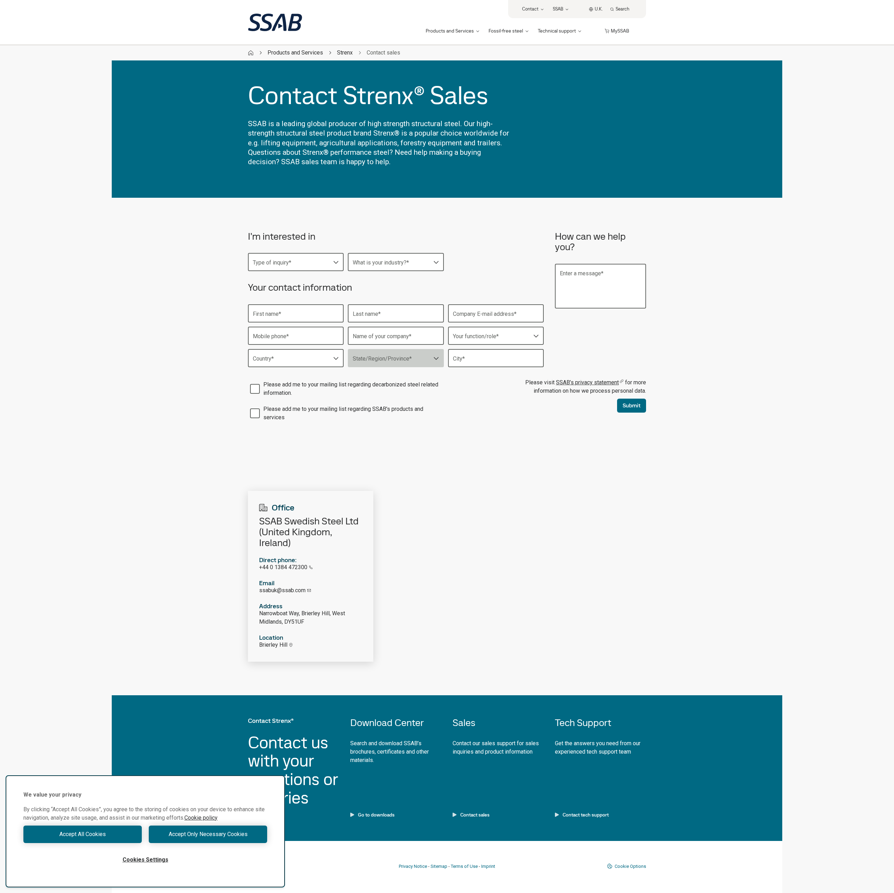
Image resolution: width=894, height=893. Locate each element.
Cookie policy (201, 817)
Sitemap (439, 866)
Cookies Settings (145, 859)
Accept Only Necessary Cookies (208, 834)
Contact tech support (586, 815)
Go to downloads (376, 815)
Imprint (488, 866)
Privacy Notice (413, 866)
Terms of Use (464, 866)
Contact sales (475, 815)
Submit (631, 405)
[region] (145, 831)
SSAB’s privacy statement (587, 382)
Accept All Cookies (82, 834)
